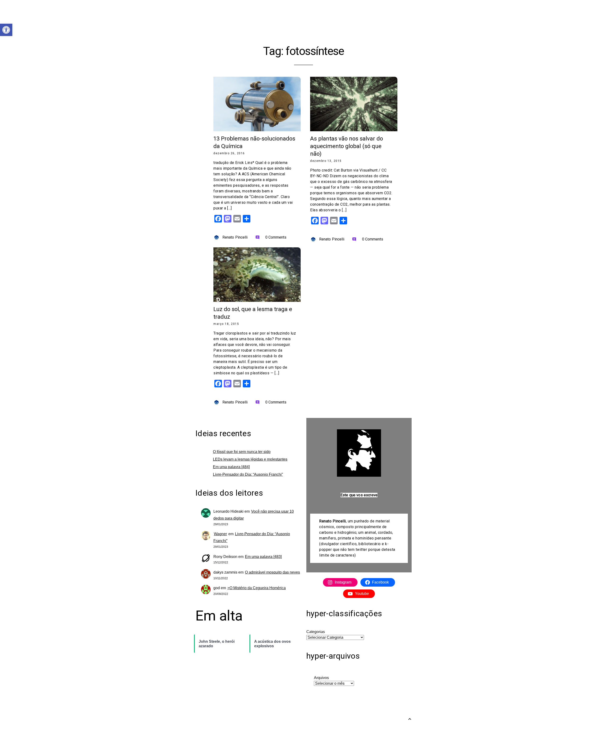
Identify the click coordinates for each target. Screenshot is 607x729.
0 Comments (271, 237)
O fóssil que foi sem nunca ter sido (242, 452)
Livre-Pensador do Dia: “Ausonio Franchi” (248, 474)
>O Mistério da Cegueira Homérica (256, 588)
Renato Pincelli (235, 237)
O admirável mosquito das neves (272, 572)
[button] (6, 30)
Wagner (220, 534)
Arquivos (321, 678)
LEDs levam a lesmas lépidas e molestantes (250, 459)
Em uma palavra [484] (231, 467)
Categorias (315, 632)
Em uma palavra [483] (263, 557)
